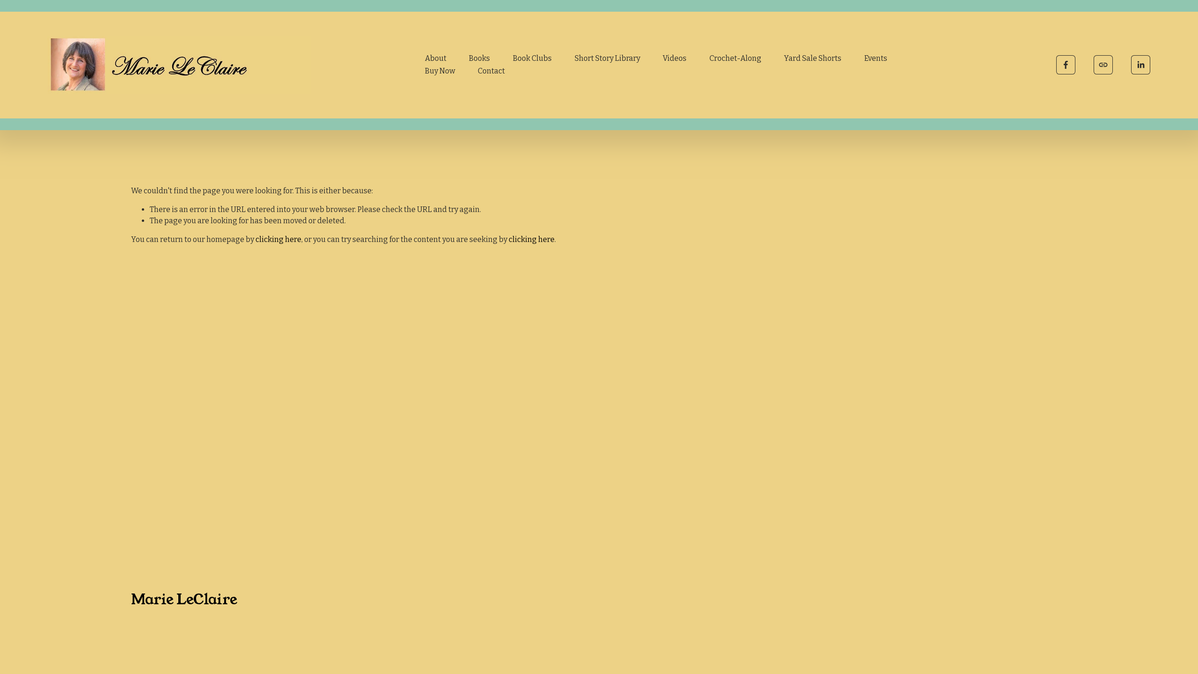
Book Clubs (532, 58)
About (435, 58)
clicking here (278, 239)
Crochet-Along (735, 58)
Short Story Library (607, 58)
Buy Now (440, 70)
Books (479, 58)
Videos (675, 58)
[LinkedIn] (1140, 64)
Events (875, 58)
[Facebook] (1065, 64)
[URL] (1103, 64)
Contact (491, 70)
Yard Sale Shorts (812, 58)
